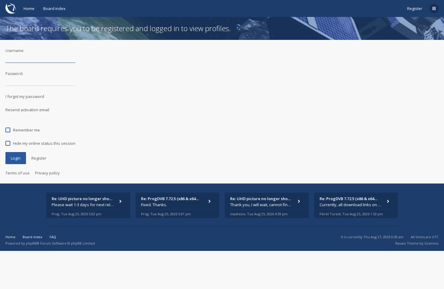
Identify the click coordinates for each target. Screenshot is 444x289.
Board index (54, 8)
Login (16, 158)
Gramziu (431, 243)
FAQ (53, 237)
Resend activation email (27, 109)
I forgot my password (24, 96)
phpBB (31, 243)
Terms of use (17, 173)
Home (29, 8)
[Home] (10, 8)
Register (414, 8)
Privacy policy (47, 173)
